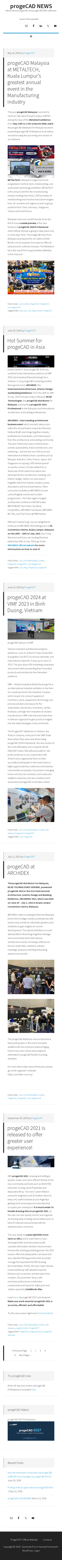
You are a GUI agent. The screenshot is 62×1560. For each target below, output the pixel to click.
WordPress (27, 1550)
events (39, 310)
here (16, 1297)
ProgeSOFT (44, 304)
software (11, 1335)
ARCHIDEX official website (21, 545)
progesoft (42, 567)
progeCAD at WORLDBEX (19, 1498)
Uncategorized (14, 307)
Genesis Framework (48, 1546)
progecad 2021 (35, 1331)
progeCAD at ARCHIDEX (21, 869)
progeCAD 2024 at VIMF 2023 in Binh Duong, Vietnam (26, 603)
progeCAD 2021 (21, 1328)
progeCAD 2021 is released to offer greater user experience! (26, 1138)
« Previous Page (19, 1350)
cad (20, 304)
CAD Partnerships (30, 560)
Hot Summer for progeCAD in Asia (26, 343)
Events (26, 304)
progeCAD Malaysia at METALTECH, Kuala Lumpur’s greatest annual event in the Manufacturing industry (28, 82)
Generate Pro (28, 1546)
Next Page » (24, 1355)
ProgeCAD (34, 304)
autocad (22, 310)
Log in (37, 1550)
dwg (34, 310)
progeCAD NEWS (31, 6)
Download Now (44, 1313)
